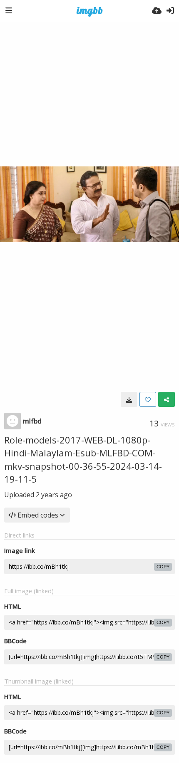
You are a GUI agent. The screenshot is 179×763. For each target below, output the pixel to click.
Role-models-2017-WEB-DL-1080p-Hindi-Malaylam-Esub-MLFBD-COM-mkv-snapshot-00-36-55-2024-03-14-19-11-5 (83, 459)
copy (163, 566)
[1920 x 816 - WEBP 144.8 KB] (129, 399)
